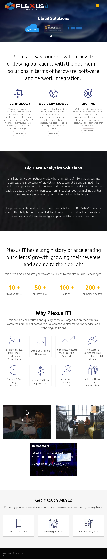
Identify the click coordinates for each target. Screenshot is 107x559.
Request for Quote (88, 531)
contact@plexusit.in (53, 531)
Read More (18, 133)
